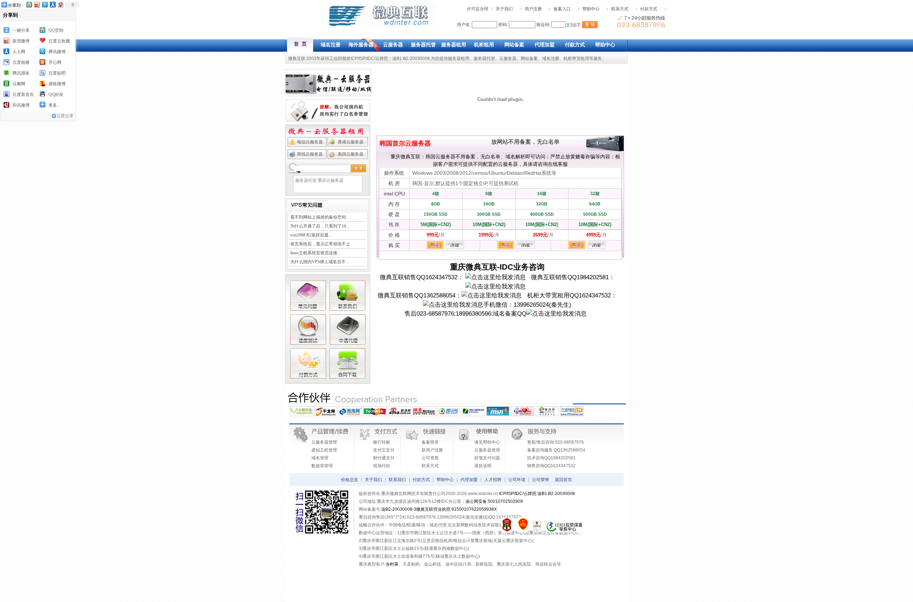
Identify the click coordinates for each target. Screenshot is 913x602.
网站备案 (529, 58)
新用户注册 (432, 450)
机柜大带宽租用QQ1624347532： (569, 295)
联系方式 (619, 8)
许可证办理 (477, 8)
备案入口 (562, 8)
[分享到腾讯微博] (45, 4)
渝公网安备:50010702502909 (494, 501)
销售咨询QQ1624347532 (551, 465)
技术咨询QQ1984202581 (551, 457)
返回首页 (563, 479)
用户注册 (533, 8)
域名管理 (319, 457)
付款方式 (648, 8)
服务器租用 (458, 58)
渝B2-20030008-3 (398, 509)
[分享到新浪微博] (37, 4)
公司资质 (430, 457)
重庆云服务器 (330, 180)
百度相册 (21, 62)
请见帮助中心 (487, 442)
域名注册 (550, 58)
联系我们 (397, 479)
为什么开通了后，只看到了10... (319, 226)
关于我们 (504, 8)
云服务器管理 (324, 442)
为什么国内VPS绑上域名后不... (319, 261)
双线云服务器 (310, 154)
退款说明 (482, 465)
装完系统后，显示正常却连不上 (320, 243)
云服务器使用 (487, 450)
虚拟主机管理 (324, 450)
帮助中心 (591, 8)
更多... (54, 105)
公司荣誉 (540, 479)
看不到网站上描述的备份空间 (318, 217)
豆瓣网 (18, 83)
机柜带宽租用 (576, 58)
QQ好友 (56, 94)
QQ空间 (56, 30)
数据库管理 (322, 465)
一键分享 (21, 30)
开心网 (55, 62)
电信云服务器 (310, 141)
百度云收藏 (59, 41)
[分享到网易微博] (60, 4)
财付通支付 (383, 457)
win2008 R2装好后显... (311, 235)
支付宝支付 (383, 450)
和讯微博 (21, 105)
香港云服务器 (350, 141)
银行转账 (381, 442)
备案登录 (430, 442)
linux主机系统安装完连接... (315, 252)
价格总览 (349, 479)
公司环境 (516, 479)
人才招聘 (492, 479)
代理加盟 (469, 479)
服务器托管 (484, 58)
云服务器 (507, 58)
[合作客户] (456, 403)
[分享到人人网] (52, 4)
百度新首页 (23, 94)
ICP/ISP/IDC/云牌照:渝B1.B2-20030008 (537, 493)
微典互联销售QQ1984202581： (570, 277)
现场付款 (381, 465)
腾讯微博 (57, 51)
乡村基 (392, 564)
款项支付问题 (487, 457)
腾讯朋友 (21, 73)
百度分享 (64, 115)
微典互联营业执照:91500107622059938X (456, 509)
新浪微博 (21, 41)
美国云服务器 (350, 154)
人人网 (18, 51)
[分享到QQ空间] (29, 4)
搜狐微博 (57, 83)
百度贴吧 (57, 73)
